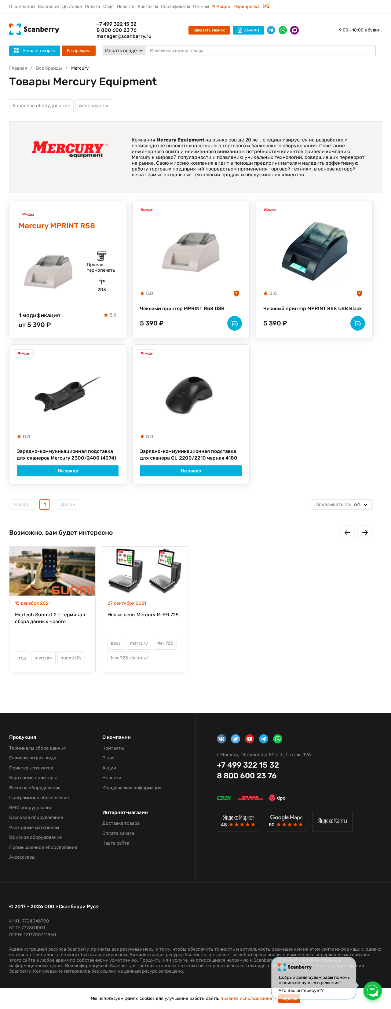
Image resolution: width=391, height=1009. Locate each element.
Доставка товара (121, 823)
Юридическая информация (131, 788)
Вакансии (48, 6)
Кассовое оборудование (41, 105)
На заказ (68, 471)
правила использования (246, 998)
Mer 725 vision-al (129, 658)
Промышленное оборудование (43, 847)
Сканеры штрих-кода (32, 758)
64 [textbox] (338, 504)
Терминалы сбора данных (37, 748)
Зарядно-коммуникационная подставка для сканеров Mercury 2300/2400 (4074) (66, 454)
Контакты (148, 6)
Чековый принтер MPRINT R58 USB (182, 308)
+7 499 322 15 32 (117, 24)
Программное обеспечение (39, 797)
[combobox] (342, 504)
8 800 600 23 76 (117, 30)
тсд (22, 658)
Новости (126, 6)
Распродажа (78, 50)
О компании (22, 6)
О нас (108, 758)
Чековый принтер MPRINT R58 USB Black (312, 308)
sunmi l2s (71, 658)
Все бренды (49, 68)
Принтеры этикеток (31, 768)
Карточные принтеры (33, 777)
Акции (109, 768)
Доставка (72, 6)
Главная (18, 68)
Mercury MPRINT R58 (57, 225)
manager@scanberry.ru (124, 36)
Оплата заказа (118, 833)
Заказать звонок (209, 30)
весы (116, 643)
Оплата (92, 6)
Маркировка (247, 6)
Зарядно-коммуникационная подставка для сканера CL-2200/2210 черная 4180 (188, 454)
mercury (43, 658)
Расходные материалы (34, 827)
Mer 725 (165, 643)
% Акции (221, 6)
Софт (108, 6)
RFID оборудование (30, 807)
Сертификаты (175, 6)
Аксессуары (93, 105)
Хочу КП (251, 30)
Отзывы (201, 6)
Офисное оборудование (35, 837)
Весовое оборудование (34, 788)
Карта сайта (115, 843)
